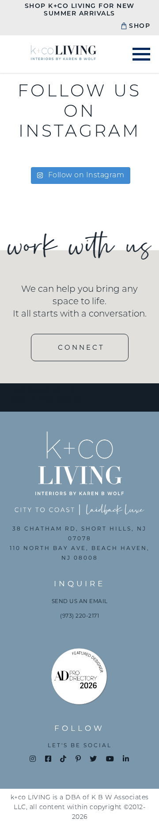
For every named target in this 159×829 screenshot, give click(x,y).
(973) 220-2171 (79, 615)
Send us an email (80, 601)
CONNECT (81, 347)
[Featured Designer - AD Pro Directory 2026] (79, 678)
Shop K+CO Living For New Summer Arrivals (80, 10)
